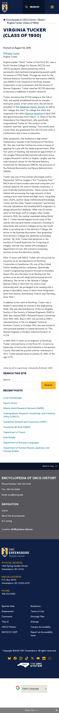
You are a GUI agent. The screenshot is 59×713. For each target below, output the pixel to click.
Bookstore (36, 606)
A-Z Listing (7, 521)
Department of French (14, 432)
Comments (7, 617)
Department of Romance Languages (21, 443)
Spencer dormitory (34, 114)
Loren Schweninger (13, 398)
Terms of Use (37, 611)
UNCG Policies (9, 627)
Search (6, 380)
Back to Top (48, 466)
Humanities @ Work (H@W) (16, 427)
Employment (8, 611)
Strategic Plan (37, 617)
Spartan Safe (8, 606)
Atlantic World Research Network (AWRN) (23, 408)
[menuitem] (29, 510)
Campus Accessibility (41, 627)
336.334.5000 (13, 489)
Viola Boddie (9, 438)
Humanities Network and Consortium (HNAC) (25, 422)
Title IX (5, 622)
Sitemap (35, 622)
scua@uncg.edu (15, 495)
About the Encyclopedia (13, 516)
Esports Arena (10, 403)
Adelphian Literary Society (32, 107)
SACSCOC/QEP (9, 632)
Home (5, 511)
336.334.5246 (24, 484)
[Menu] (52, 7)
